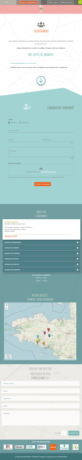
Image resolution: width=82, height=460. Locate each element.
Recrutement (67, 2)
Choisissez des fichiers (48, 172)
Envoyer (74, 433)
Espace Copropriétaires (29, 2)
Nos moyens (54, 2)
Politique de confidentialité (57, 457)
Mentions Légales (38, 457)
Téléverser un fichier (14, 163)
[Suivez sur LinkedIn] (6, 2)
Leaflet (63, 359)
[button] (44, 333)
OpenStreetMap (71, 359)
